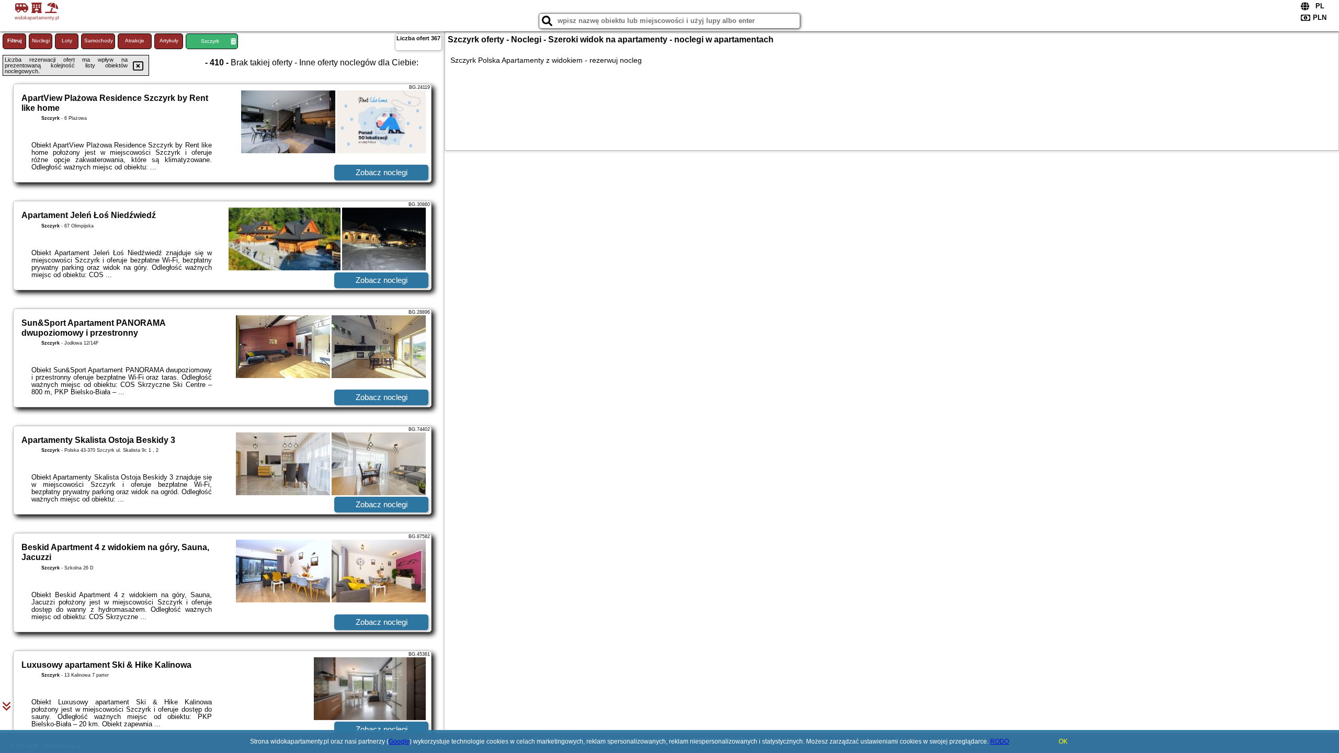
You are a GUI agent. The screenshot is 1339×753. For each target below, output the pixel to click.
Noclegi (41, 40)
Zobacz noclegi (381, 172)
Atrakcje (134, 40)
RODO (999, 741)
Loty (67, 40)
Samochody (98, 40)
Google (399, 741)
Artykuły (169, 40)
